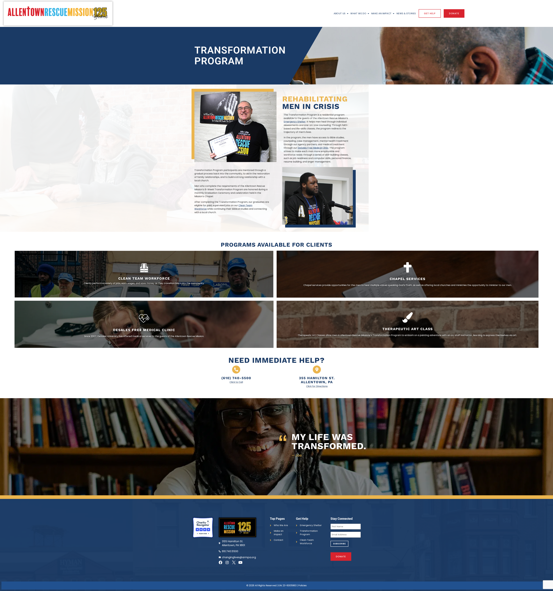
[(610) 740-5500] (236, 370)
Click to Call (236, 382)
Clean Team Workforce (144, 278)
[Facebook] (220, 562)
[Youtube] (240, 562)
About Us (339, 13)
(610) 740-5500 (236, 378)
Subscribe (339, 544)
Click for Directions (317, 386)
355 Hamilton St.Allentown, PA (317, 380)
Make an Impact (381, 13)
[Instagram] (227, 562)
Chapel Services (407, 279)
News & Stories (406, 13)
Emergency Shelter (295, 121)
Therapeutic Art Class (407, 329)
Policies (302, 585)
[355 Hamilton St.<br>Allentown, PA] (317, 370)
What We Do (358, 13)
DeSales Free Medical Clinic (313, 148)
